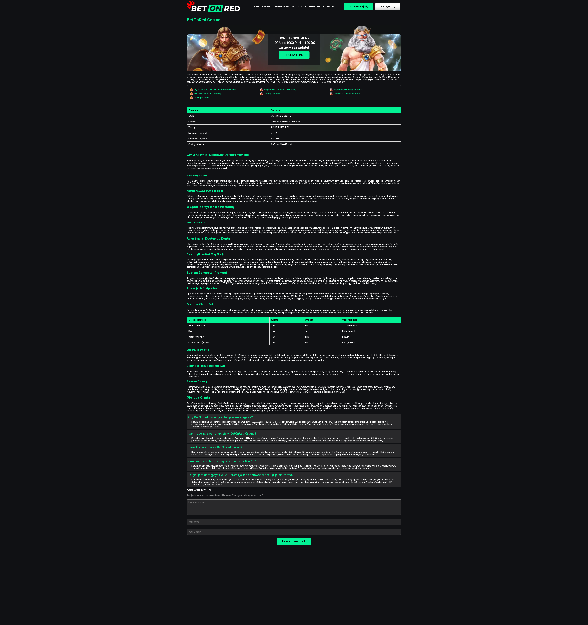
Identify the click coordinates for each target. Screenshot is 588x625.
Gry (256, 6)
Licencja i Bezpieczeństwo (347, 93)
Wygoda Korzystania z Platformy (280, 89)
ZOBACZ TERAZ (294, 55)
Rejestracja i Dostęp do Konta (348, 89)
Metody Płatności (272, 93)
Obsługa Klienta (201, 97)
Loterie (328, 6)
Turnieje (315, 6)
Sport (266, 6)
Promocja (299, 6)
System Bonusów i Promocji (207, 93)
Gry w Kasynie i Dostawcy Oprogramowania (215, 89)
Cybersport (281, 6)
